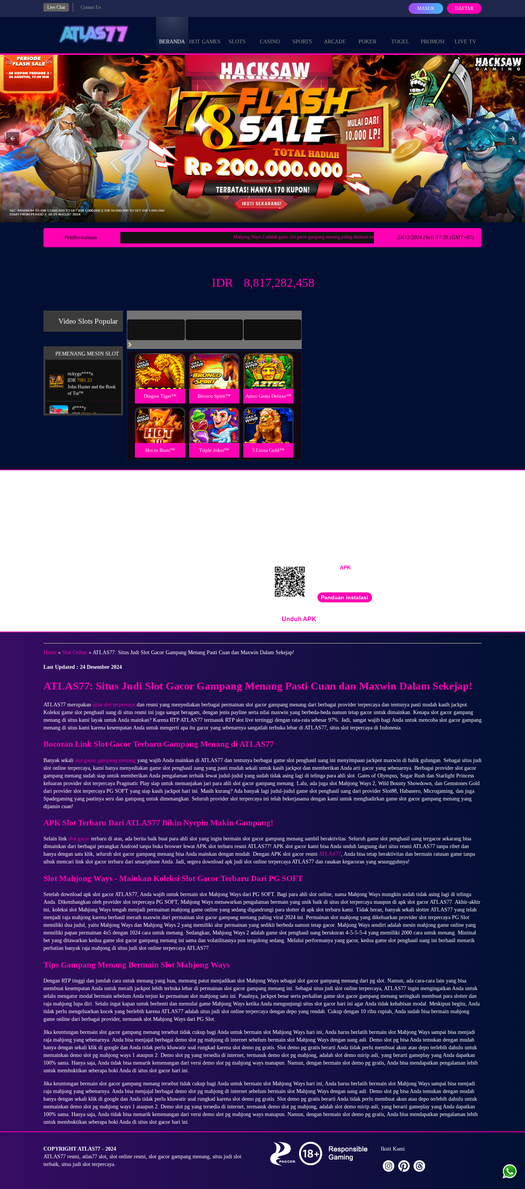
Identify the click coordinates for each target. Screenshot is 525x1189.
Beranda (172, 42)
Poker (367, 42)
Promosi (433, 42)
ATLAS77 (330, 854)
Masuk (426, 8)
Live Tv (465, 42)
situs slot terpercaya (114, 705)
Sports (302, 42)
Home (49, 652)
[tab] (156, 329)
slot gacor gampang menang (105, 760)
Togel (400, 42)
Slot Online (74, 652)
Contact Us (91, 7)
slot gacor (79, 839)
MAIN (160, 379)
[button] (12, 138)
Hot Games (205, 42)
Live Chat (56, 7)
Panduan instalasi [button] (344, 597)
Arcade (335, 42)
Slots (237, 42)
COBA (160, 362)
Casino (270, 42)
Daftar (464, 8)
